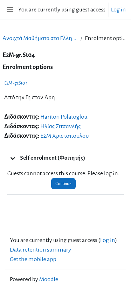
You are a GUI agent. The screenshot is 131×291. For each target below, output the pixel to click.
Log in (118, 9)
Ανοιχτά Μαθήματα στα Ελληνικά (40, 38)
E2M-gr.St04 (16, 83)
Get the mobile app (33, 259)
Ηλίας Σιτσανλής (60, 126)
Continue (63, 183)
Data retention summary (40, 249)
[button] (13, 158)
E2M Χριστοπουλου (64, 136)
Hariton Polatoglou (63, 117)
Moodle (48, 279)
